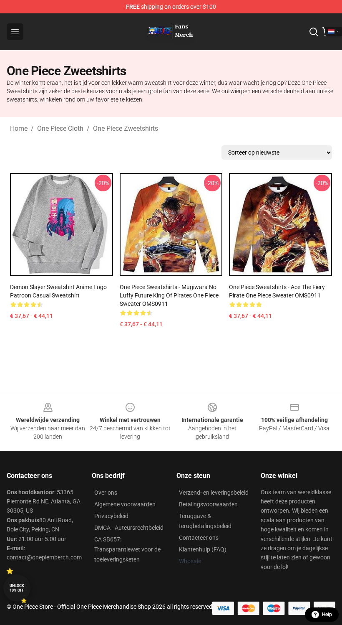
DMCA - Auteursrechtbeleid (128, 527)
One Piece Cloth (60, 128)
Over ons (105, 492)
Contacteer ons (199, 537)
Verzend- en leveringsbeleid (214, 492)
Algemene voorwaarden (125, 504)
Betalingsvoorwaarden (208, 504)
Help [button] (327, 614)
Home (19, 128)
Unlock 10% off (17, 588)
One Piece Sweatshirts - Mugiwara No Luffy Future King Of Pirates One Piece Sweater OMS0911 (169, 295)
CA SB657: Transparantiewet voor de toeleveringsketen (127, 549)
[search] (314, 32)
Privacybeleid (111, 516)
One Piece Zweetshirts (125, 128)
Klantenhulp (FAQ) (202, 549)
